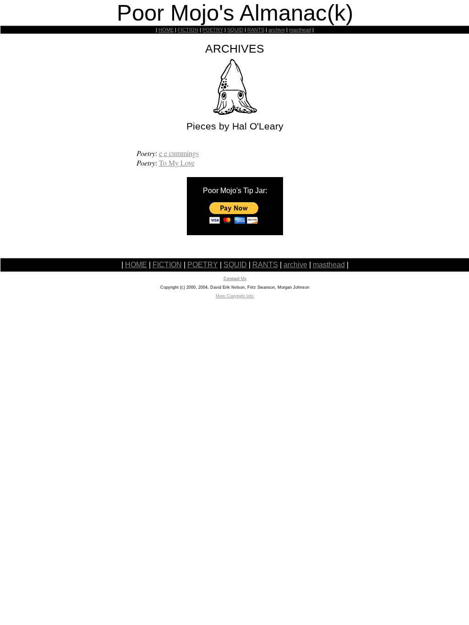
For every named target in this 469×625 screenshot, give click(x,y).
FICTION (188, 29)
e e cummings (179, 153)
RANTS (255, 29)
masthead (300, 29)
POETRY (212, 29)
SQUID (235, 29)
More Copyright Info (235, 296)
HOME (166, 29)
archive (276, 29)
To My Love (177, 162)
